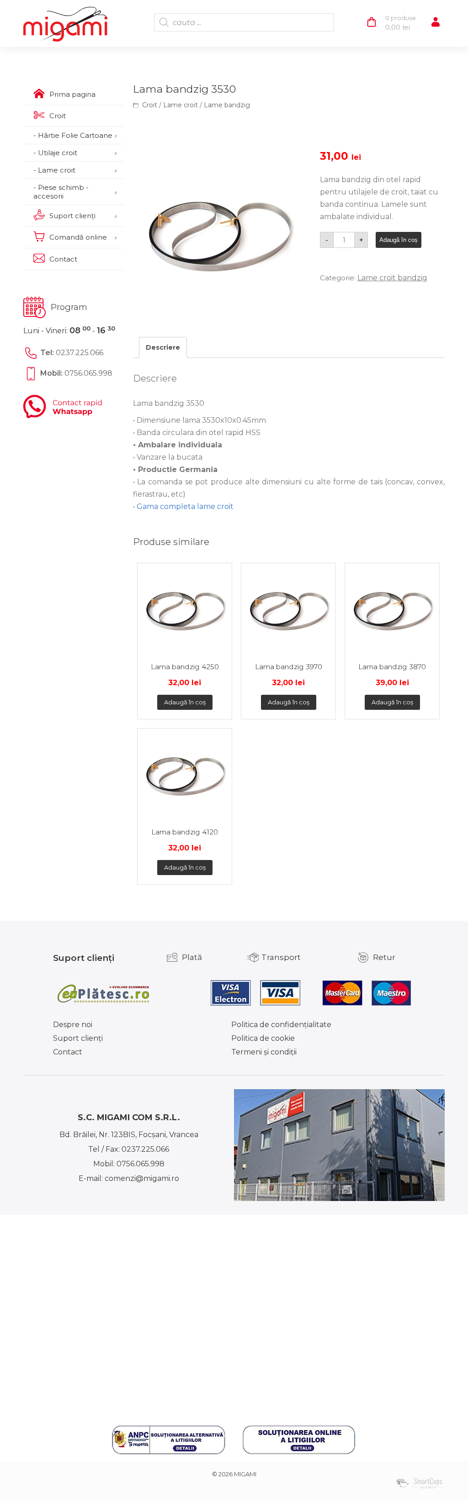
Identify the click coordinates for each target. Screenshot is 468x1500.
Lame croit (180, 105)
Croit (149, 105)
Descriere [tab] (163, 347)
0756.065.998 (88, 373)
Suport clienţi (78, 1038)
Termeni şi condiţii (264, 1052)
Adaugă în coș (398, 239)
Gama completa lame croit (185, 506)
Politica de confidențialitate (281, 1024)
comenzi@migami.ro (142, 1178)
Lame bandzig (227, 105)
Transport (281, 957)
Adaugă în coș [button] (185, 702)
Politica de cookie (263, 1038)
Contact (67, 1052)
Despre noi (72, 1024)
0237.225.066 (79, 352)
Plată (192, 957)
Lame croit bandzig (392, 277)
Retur (384, 957)
